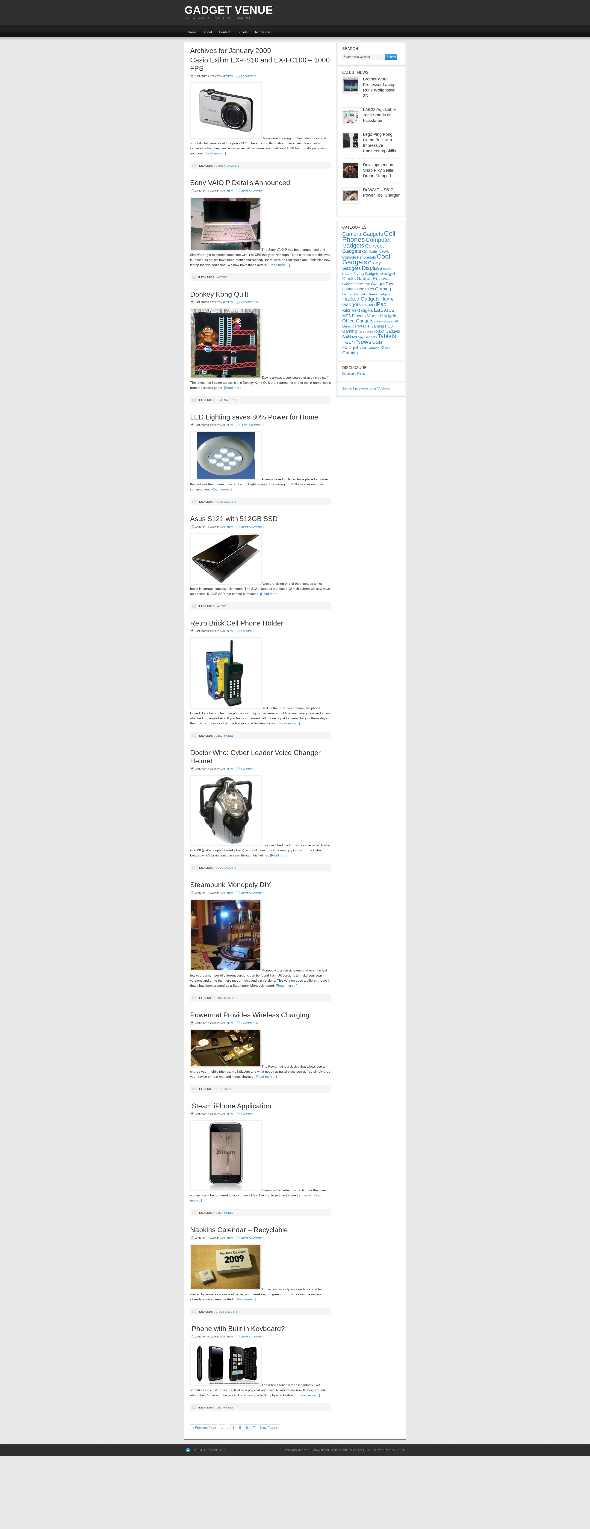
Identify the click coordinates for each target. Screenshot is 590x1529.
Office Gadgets (357, 320)
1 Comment (248, 76)
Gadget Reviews (373, 278)
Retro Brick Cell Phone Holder (236, 623)
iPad (381, 304)
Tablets (242, 32)
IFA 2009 (368, 305)
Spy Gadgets (367, 337)
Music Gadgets (382, 315)
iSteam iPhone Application (230, 1106)
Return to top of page (208, 1450)
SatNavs (349, 337)
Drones (387, 269)
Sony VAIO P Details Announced (240, 182)
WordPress (386, 1450)
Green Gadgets (379, 294)
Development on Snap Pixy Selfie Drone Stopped (378, 170)
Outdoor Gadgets (384, 321)
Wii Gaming (370, 348)
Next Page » (269, 1427)
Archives (384, 388)
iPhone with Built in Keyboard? (237, 1328)
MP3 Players (354, 315)
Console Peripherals (359, 257)
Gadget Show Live (356, 284)
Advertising (368, 388)
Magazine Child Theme (326, 1450)
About (208, 32)
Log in (401, 1450)
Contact (224, 32)
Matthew (226, 76)
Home (192, 32)
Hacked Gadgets (227, 998)
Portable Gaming (369, 326)
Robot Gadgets (387, 331)
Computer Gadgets (366, 242)
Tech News (262, 32)
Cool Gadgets (226, 867)
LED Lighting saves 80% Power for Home (254, 417)
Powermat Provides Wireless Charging (250, 1015)
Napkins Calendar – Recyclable (239, 1230)
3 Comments (249, 1022)
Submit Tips (350, 388)
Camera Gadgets (227, 165)
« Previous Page (204, 1427)
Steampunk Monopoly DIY (230, 884)
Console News (375, 251)
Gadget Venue (228, 10)
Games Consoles (358, 289)
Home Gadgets (226, 400)
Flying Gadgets (366, 273)
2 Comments (249, 302)
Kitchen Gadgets (357, 310)
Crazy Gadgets (226, 1311)
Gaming (383, 288)
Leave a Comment (252, 190)
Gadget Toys (382, 283)
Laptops (221, 277)
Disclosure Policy (354, 373)
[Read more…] (215, 153)
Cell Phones (224, 735)
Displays (372, 268)
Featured (347, 274)
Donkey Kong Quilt (219, 294)
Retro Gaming (365, 331)
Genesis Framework (362, 1450)
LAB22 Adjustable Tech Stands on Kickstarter (379, 115)
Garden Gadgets (354, 294)
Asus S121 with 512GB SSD (234, 518)
